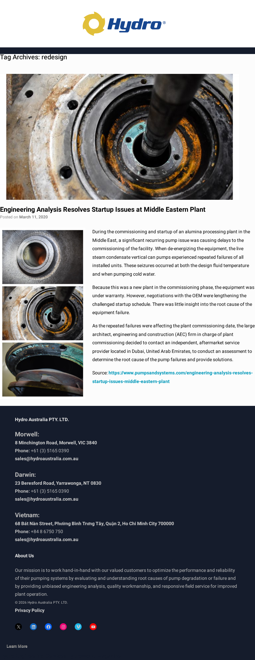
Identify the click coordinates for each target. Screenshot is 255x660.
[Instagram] (63, 626)
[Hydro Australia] (127, 24)
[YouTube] (93, 626)
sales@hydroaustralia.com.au (46, 458)
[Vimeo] (78, 626)
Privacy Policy (29, 610)
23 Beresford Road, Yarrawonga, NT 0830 (58, 483)
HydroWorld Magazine (94, 656)
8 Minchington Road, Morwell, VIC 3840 (56, 442)
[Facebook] (48, 626)
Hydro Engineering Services (33, 656)
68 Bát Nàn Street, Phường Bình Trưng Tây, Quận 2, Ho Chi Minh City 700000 (94, 523)
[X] (18, 626)
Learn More (17, 646)
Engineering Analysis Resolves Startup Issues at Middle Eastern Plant (103, 209)
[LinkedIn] (33, 626)
